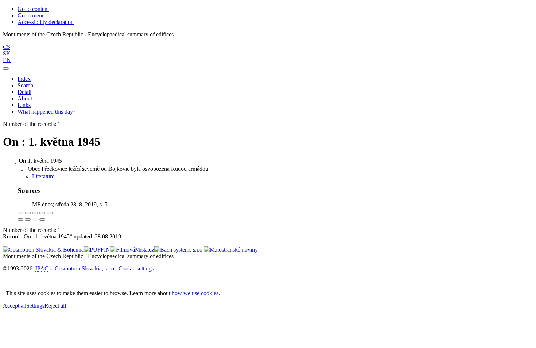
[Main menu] (6, 68)
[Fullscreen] (42, 213)
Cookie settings (136, 268)
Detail (24, 92)
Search (25, 85)
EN (7, 60)
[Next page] (42, 219)
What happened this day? (46, 111)
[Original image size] (35, 213)
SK (7, 53)
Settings (35, 305)
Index (24, 79)
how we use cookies (195, 293)
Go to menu (31, 15)
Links (24, 105)
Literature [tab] (43, 176)
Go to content (33, 9)
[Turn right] (28, 219)
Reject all (55, 305)
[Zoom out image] (28, 213)
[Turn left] (20, 219)
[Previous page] (35, 219)
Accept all (14, 305)
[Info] (50, 213)
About (25, 98)
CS (6, 47)
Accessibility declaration (46, 22)
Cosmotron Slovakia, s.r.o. (85, 268)
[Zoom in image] (20, 213)
